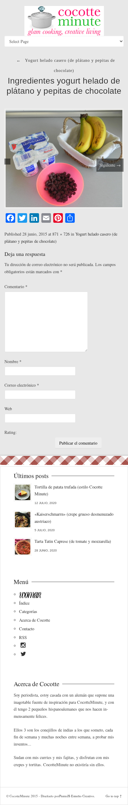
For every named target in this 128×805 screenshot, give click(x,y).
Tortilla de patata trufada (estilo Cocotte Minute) (68, 490)
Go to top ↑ (114, 796)
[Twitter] (23, 655)
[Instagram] (23, 646)
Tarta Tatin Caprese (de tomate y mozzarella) (73, 541)
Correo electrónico (21, 385)
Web (8, 408)
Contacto (26, 629)
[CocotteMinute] (64, 21)
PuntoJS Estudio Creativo (76, 796)
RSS (23, 637)
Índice (24, 603)
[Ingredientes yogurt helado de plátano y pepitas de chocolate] (64, 158)
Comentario (15, 286)
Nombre (12, 361)
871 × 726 (61, 234)
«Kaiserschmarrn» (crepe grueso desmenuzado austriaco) (74, 517)
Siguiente (110, 165)
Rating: (10, 432)
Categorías (28, 611)
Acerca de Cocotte (34, 620)
